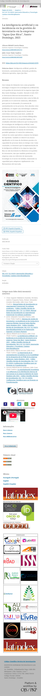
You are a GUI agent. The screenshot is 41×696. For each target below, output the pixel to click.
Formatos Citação (9, 263)
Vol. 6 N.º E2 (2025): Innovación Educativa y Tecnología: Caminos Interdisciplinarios (20, 13)
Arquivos (18, 10)
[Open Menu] (2, 6)
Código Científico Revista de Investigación (20, 661)
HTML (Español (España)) (13, 231)
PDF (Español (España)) (12, 228)
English (6, 481)
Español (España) (9, 484)
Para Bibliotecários (10, 436)
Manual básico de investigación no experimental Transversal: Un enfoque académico (21, 306)
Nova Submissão (10, 446)
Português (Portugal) (11, 478)
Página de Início (7, 10)
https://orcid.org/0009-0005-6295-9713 (12, 50)
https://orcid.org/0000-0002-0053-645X (12, 57)
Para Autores (7, 433)
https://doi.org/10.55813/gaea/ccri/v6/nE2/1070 (22, 63)
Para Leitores (7, 430)
